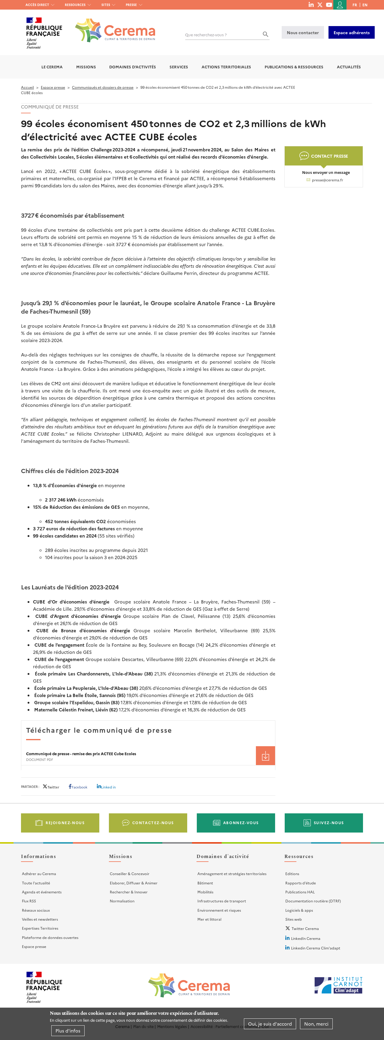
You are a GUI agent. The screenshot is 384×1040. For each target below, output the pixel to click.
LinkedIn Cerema (305, 938)
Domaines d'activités (132, 66)
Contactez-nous (153, 822)
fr (354, 4)
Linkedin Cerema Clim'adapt (315, 947)
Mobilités (205, 891)
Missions (86, 66)
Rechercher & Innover (129, 891)
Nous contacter (303, 32)
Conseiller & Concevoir (129, 873)
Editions (292, 873)
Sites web (293, 919)
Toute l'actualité (36, 882)
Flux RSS (29, 900)
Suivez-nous (329, 822)
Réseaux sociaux (36, 910)
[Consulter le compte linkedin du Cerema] (311, 4)
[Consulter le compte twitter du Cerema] (320, 4)
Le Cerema (52, 66)
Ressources (75, 4)
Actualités (349, 66)
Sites (105, 4)
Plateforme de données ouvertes (50, 937)
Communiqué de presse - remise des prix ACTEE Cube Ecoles (81, 753)
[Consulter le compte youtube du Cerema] (329, 4)
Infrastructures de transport (221, 900)
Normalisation (122, 900)
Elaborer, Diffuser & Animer (134, 882)
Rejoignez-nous (65, 822)
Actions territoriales (226, 66)
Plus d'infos (68, 1030)
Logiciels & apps (299, 910)
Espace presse (53, 87)
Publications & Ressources (294, 66)
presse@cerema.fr (327, 179)
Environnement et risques (219, 910)
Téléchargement (265, 755)
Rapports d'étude (300, 882)
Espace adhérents (352, 32)
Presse (131, 4)
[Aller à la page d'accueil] (111, 26)
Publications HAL (300, 891)
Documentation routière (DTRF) (313, 900)
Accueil (27, 87)
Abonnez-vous (241, 822)
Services (179, 66)
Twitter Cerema (305, 928)
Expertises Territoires (40, 928)
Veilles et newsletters (40, 919)
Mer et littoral (209, 919)
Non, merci (316, 1024)
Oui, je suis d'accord (270, 1024)
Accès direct (37, 4)
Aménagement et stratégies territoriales (231, 873)
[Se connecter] (339, 5)
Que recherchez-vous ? (206, 34)
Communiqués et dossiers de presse (103, 87)
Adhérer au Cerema (39, 873)
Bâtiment (205, 882)
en (365, 4)
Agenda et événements (42, 891)
